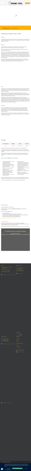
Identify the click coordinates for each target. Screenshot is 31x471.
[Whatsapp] (20, 335)
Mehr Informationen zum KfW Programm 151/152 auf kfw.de (8, 218)
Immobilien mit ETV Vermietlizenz (6, 271)
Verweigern (8, 468)
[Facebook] (16, 335)
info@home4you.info (5, 340)
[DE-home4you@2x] (15, 1)
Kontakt (17, 341)
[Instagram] (18, 335)
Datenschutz (18, 338)
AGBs (17, 345)
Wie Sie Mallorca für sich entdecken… (6, 269)
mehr (26, 468)
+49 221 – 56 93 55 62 (6, 339)
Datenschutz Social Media (20, 343)
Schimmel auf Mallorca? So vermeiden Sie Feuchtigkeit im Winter (7, 267)
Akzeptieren (17, 468)
